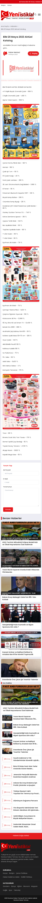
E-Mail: (5, 479)
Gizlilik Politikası (26, 877)
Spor (10, 890)
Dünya (13, 886)
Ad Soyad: (7, 470)
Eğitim (19, 886)
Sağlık (5, 890)
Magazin (34, 886)
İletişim (3, 5)
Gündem (6, 886)
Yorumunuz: (7, 487)
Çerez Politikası (21, 873)
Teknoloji (17, 890)
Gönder (8, 509)
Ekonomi (26, 886)
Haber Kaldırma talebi (11, 877)
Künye (10, 5)
